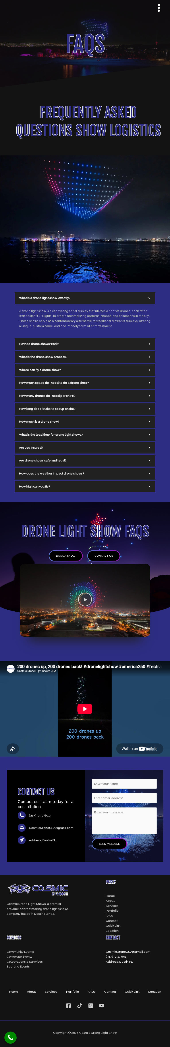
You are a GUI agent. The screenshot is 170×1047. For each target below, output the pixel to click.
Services (112, 905)
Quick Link (113, 925)
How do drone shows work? (39, 344)
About (110, 900)
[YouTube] (101, 1005)
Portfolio (112, 910)
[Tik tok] (79, 1005)
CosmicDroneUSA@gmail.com (128, 951)
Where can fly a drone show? (40, 370)
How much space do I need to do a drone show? (54, 382)
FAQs (109, 915)
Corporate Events (19, 956)
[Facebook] (68, 1005)
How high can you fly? (34, 486)
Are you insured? (31, 447)
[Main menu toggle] (159, 8)
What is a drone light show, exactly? (44, 298)
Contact (112, 920)
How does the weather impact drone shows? (51, 473)
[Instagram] (90, 1005)
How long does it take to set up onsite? (47, 408)
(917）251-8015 (117, 956)
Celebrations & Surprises (25, 961)
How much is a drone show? (39, 421)
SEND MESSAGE (109, 843)
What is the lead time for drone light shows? (51, 434)
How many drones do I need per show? (47, 395)
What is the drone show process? (43, 357)
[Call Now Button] (10, 1038)
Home (110, 896)
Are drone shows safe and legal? (43, 460)
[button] (85, 298)
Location (112, 930)
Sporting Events (18, 966)
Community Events (20, 951)
